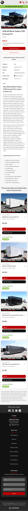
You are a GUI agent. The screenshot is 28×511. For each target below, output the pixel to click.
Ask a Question (8, 232)
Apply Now (5, 239)
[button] (23, 2)
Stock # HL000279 (6, 313)
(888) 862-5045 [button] (15, 424)
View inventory (14, 435)
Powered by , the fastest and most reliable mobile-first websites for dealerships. (14, 503)
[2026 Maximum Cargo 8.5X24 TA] (14, 203)
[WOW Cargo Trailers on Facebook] (9, 410)
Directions (14, 443)
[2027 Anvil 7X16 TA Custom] (14, 252)
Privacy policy (14, 459)
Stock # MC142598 (6, 362)
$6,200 (4, 272)
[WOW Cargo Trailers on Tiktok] (19, 410)
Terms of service (14, 464)
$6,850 (4, 321)
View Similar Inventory (14, 52)
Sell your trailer (14, 447)
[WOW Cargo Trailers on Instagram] (15, 410)
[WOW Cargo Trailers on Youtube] (12, 410)
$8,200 (4, 223)
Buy (6, 229)
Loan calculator (14, 455)
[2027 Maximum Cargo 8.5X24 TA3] (14, 350)
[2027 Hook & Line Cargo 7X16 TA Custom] (14, 301)
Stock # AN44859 (5, 264)
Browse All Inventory (14, 48)
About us (14, 439)
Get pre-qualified (14, 451)
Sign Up (14, 493)
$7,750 (4, 370)
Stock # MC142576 (6, 215)
